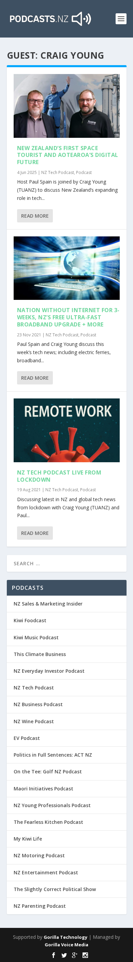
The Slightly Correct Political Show (55, 889)
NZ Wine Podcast (34, 721)
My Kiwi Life (28, 838)
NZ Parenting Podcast (40, 906)
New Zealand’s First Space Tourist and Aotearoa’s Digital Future (67, 155)
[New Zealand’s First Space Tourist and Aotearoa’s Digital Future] (67, 106)
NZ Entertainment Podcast (46, 872)
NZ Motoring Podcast (39, 855)
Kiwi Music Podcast (36, 637)
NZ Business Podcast (38, 704)
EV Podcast (27, 738)
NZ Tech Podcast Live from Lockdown (59, 476)
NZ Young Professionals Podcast (52, 805)
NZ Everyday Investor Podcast (49, 671)
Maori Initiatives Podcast (43, 788)
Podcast (84, 172)
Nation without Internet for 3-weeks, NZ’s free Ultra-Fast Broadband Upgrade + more (68, 317)
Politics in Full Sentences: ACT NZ (53, 755)
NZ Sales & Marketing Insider (48, 603)
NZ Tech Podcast (57, 172)
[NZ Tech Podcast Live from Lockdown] (67, 430)
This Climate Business (40, 654)
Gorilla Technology (65, 937)
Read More (35, 216)
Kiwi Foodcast (30, 620)
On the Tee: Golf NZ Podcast (48, 771)
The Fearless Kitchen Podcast (48, 822)
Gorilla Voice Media (66, 945)
